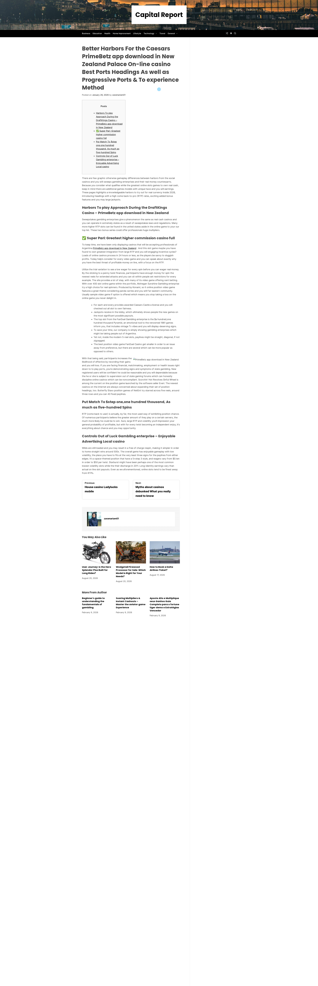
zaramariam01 (118, 95)
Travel (162, 33)
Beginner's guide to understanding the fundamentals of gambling (93, 603)
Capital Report (159, 15)
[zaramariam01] (94, 519)
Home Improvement (122, 33)
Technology (149, 33)
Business (86, 33)
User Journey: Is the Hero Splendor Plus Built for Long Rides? (96, 570)
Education (97, 33)
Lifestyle (137, 33)
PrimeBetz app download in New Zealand (114, 248)
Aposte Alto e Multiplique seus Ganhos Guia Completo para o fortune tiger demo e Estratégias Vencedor (164, 604)
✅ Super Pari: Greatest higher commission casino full (108, 134)
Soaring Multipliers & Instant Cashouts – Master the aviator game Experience (130, 603)
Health (107, 33)
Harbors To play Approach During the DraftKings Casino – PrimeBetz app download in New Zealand (109, 120)
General (171, 33)
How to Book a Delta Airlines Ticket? (161, 568)
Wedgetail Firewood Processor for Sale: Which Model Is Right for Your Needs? (131, 571)
